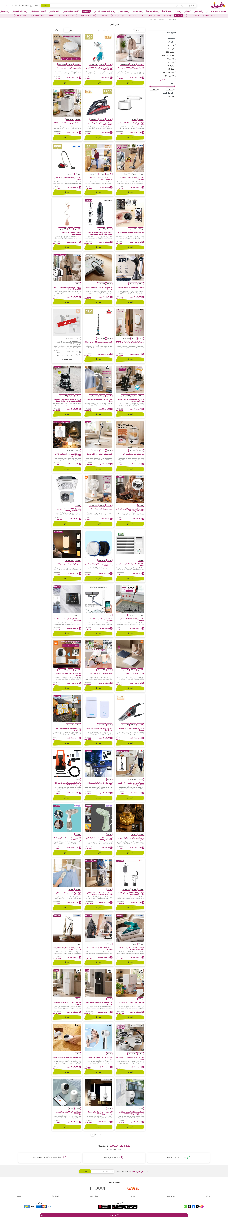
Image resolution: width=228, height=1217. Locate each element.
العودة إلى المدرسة (152, 11)
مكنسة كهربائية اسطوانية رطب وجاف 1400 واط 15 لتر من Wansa (131, 400)
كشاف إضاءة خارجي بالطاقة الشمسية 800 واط (99, 784)
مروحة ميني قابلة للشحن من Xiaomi (101, 509)
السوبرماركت (167, 11)
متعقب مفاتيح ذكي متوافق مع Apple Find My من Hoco (99, 288)
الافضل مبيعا (198, 11)
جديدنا (178, 11)
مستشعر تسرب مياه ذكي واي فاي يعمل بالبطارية (101, 619)
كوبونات (187, 11)
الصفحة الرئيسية (172, 19)
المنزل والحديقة (54, 11)
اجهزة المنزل (178, 15)
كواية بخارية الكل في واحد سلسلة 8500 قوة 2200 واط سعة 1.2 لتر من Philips (99, 893)
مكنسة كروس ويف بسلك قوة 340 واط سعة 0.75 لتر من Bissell (131, 784)
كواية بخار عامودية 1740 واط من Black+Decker (71, 233)
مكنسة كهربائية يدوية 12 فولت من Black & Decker (131, 729)
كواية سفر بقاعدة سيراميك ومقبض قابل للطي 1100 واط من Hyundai (130, 948)
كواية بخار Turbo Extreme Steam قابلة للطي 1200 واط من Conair (99, 839)
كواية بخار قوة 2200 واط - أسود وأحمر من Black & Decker (100, 123)
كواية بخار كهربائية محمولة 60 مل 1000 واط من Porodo (68, 893)
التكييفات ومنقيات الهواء (136, 15)
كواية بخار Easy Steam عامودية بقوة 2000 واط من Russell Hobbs (131, 893)
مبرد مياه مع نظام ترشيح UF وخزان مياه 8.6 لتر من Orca (67, 1003)
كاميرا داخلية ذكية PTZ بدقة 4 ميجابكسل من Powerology (68, 1113)
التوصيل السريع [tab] (168, 93)
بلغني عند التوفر (67, 359)
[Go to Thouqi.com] (97, 1190)
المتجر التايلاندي (137, 11)
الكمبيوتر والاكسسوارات (88, 15)
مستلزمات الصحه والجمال (68, 15)
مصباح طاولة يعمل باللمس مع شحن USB (69, 564)
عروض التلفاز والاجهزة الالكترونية (104, 11)
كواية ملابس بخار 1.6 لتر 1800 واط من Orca (131, 68)
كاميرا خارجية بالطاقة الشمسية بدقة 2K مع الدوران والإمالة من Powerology (131, 1113)
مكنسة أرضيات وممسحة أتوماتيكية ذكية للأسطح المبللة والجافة (98, 564)
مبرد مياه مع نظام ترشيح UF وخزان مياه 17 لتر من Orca (99, 1003)
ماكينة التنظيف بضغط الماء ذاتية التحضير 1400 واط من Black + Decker (67, 784)
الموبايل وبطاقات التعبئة (71, 11)
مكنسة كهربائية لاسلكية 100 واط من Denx (99, 454)
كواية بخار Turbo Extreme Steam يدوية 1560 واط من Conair (67, 839)
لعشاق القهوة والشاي (154, 15)
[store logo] (217, 6)
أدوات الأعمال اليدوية (21, 15)
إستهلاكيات (52, 15)
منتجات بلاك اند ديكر (38, 15)
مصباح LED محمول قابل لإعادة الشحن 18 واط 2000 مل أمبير (68, 455)
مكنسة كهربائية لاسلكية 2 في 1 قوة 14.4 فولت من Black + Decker (99, 178)
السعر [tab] (171, 83)
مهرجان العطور (123, 11)
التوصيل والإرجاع (94, 1196)
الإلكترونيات (86, 11)
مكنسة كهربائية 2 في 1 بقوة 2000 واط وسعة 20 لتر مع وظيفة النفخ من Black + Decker (67, 400)
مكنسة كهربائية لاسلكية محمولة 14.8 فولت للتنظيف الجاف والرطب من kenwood (100, 233)
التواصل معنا (55, 1196)
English (36, 5)
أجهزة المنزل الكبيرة (118, 15)
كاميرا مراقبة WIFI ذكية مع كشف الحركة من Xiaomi (68, 674)
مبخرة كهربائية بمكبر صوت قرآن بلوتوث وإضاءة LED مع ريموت (130, 839)
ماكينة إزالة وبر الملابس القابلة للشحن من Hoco (67, 1057)
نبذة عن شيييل (171, 1196)
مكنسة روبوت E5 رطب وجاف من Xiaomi (68, 68)
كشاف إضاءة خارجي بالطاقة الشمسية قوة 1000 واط (68, 729)
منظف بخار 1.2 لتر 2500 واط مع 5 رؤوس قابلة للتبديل (130, 1058)
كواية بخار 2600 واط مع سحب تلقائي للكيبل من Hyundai (98, 948)
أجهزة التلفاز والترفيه (193, 15)
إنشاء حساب (14, 5)
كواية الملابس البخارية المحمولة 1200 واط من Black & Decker (99, 69)
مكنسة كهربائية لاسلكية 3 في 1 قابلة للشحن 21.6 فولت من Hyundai (67, 948)
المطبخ (167, 15)
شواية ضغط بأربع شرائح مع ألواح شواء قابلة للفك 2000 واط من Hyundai (130, 510)
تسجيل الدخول (24, 5)
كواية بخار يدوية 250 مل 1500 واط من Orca (130, 287)
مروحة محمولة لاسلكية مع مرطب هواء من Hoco (100, 1058)
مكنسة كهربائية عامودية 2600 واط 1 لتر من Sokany (131, 619)
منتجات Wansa (208, 15)
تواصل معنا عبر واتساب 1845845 (176, 1157)
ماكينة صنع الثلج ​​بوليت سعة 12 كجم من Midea (67, 123)
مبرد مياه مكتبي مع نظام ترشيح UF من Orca (131, 1002)
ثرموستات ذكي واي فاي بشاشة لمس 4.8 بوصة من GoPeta (67, 619)
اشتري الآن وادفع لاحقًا (19, 11)
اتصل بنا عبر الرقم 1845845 (112, 1157)
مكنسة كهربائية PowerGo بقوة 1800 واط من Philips (67, 178)
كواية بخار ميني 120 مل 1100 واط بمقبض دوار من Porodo (130, 123)
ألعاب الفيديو (103, 15)
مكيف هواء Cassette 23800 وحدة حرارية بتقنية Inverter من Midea (68, 510)
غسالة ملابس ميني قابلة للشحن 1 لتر (133, 454)
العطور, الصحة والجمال (38, 11)
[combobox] (118, 5)
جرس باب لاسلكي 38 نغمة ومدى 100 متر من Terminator (99, 729)
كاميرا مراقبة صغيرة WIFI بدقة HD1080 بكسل (130, 232)
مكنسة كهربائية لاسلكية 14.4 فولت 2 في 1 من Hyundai (131, 178)
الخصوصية (133, 1196)
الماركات (208, 1196)
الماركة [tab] (170, 42)
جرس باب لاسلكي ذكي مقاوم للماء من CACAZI (130, 342)
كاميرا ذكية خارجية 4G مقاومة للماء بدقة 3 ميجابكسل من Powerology (100, 1113)
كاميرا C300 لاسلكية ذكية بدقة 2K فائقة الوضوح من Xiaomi (69, 343)
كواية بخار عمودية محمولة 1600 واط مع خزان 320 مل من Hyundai (67, 288)
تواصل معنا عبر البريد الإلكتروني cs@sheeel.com (47, 1157)
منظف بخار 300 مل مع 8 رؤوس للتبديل (100, 673)
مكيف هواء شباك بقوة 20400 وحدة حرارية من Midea (130, 564)
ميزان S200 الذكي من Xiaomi (134, 673)
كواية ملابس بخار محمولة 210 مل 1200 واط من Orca (98, 400)
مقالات (19, 1196)
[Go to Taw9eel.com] (132, 1190)
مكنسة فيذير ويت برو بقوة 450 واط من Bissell (98, 342)
